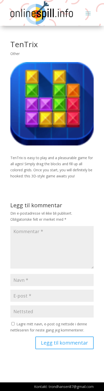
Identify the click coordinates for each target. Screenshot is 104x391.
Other (15, 53)
